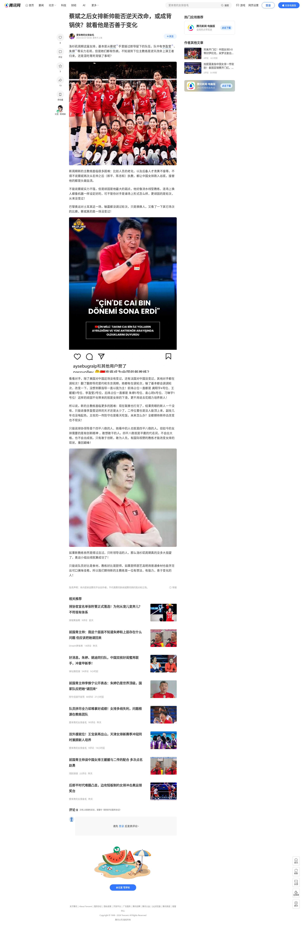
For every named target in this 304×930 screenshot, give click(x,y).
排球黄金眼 (74, 620)
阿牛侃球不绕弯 (77, 697)
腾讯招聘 (136, 906)
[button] (226, 27)
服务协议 (98, 906)
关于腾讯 (73, 906)
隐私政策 (107, 906)
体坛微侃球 (74, 671)
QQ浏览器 (156, 906)
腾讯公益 (146, 906)
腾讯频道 (166, 906)
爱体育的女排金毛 (78, 722)
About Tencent (85, 906)
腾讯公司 (119, 919)
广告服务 (127, 906)
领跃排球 (73, 773)
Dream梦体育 (76, 646)
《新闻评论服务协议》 (111, 810)
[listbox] (123, 698)
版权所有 (127, 919)
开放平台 (117, 906)
